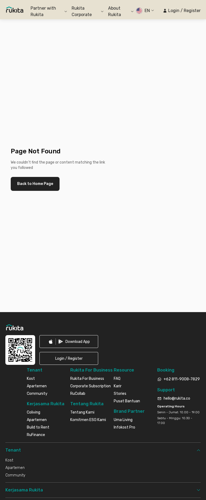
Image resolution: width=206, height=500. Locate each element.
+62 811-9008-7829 (182, 379)
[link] (68, 341)
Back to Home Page (35, 183)
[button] (182, 10)
